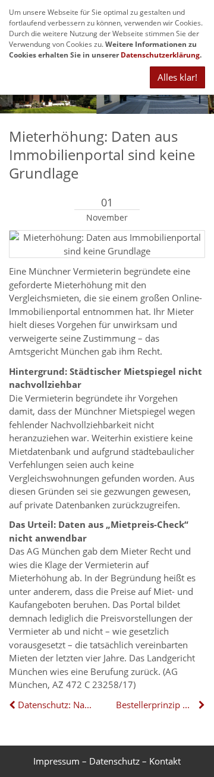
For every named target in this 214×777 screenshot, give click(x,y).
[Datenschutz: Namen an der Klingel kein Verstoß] (13, 705)
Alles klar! (177, 77)
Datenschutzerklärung (160, 55)
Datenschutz (114, 761)
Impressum (56, 761)
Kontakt (165, 761)
